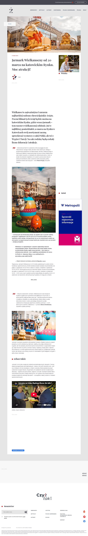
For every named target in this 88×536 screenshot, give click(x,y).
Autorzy (49, 10)
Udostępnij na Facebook (18, 450)
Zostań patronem (80, 2)
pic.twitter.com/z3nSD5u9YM (23, 256)
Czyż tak (47, 510)
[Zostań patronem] (84, 511)
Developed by (19, 527)
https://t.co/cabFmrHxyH (36, 254)
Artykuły (42, 10)
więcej (84, 473)
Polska (79, 10)
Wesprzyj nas (63, 510)
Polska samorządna (69, 10)
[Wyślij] (25, 512)
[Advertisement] (34, 97)
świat (63, 193)
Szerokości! (33, 10)
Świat (85, 10)
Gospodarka (57, 10)
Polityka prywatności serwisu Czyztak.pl (66, 515)
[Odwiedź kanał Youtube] (84, 516)
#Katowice (25, 254)
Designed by (4, 527)
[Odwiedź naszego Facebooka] (84, 521)
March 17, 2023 (41, 261)
